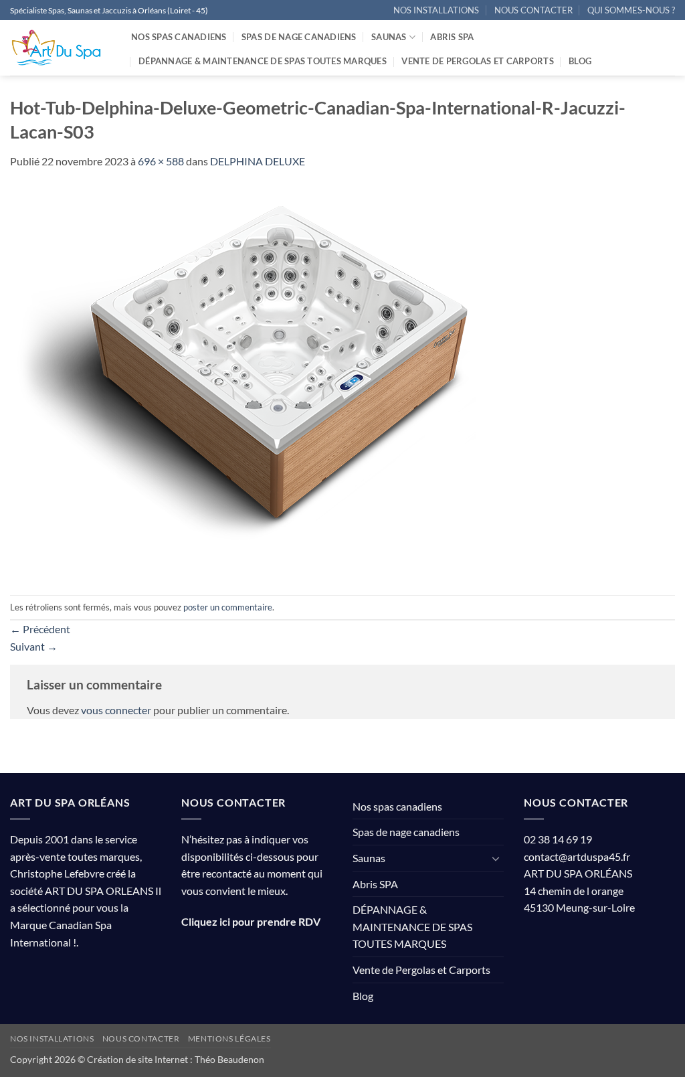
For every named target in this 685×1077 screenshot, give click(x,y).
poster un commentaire (227, 607)
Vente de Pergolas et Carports (477, 61)
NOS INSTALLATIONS (436, 10)
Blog (580, 61)
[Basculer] (496, 858)
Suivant (34, 646)
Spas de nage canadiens (299, 36)
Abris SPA (452, 36)
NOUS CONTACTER (533, 10)
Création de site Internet (137, 1059)
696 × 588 (161, 161)
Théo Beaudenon (229, 1059)
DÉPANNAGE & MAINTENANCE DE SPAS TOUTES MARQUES (262, 61)
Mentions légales (229, 1038)
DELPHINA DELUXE (257, 161)
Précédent (40, 629)
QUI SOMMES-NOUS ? (631, 10)
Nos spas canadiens (179, 36)
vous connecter (116, 709)
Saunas (389, 36)
